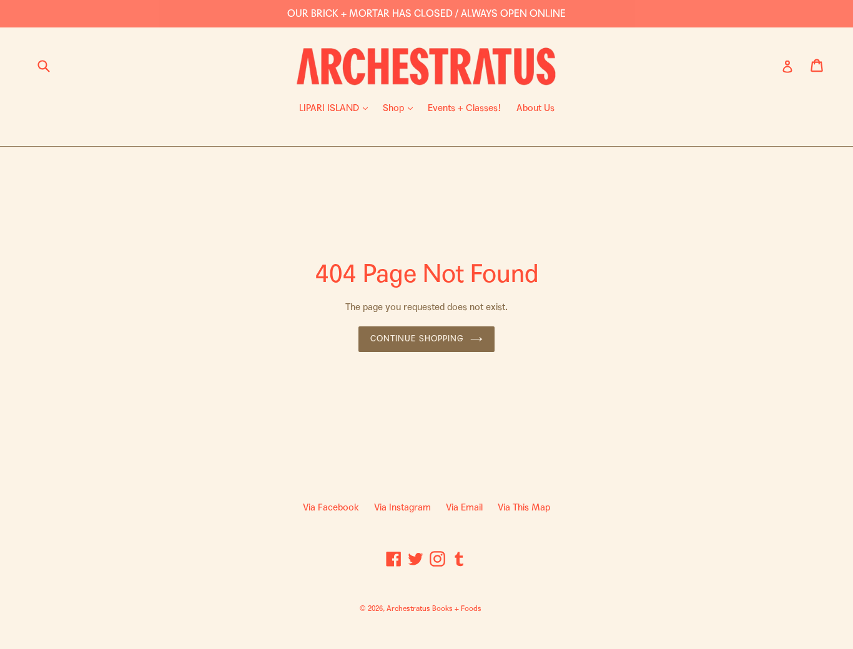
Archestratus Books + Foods (434, 608)
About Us (535, 108)
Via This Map (524, 507)
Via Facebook (331, 507)
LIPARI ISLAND (336, 108)
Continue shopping (417, 339)
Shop (401, 108)
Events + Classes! (464, 108)
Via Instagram (402, 507)
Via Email (464, 507)
